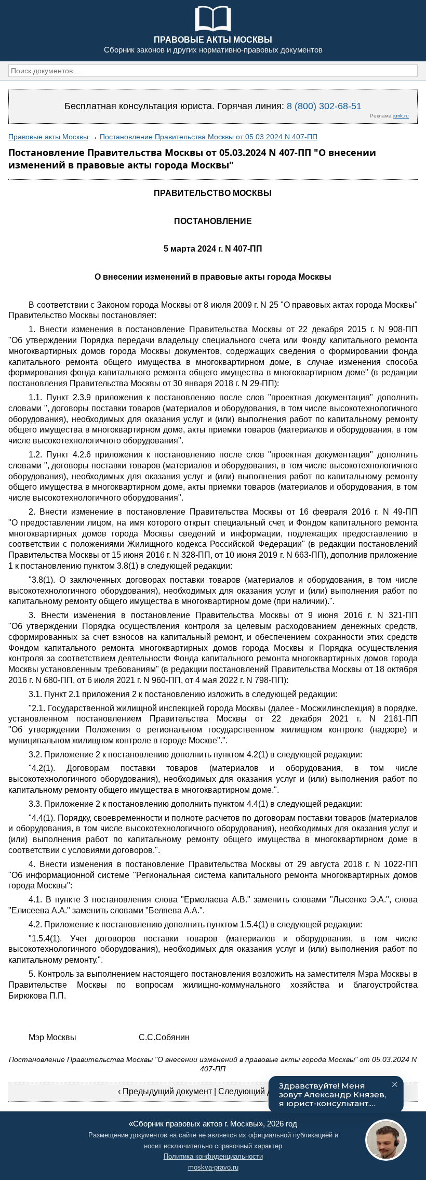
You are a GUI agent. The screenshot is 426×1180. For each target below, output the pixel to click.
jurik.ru (401, 116)
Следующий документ (260, 1091)
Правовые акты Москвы (48, 137)
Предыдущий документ (167, 1091)
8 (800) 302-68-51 (324, 106)
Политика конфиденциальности (213, 1156)
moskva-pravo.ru (213, 1167)
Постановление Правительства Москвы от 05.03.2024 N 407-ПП (208, 137)
